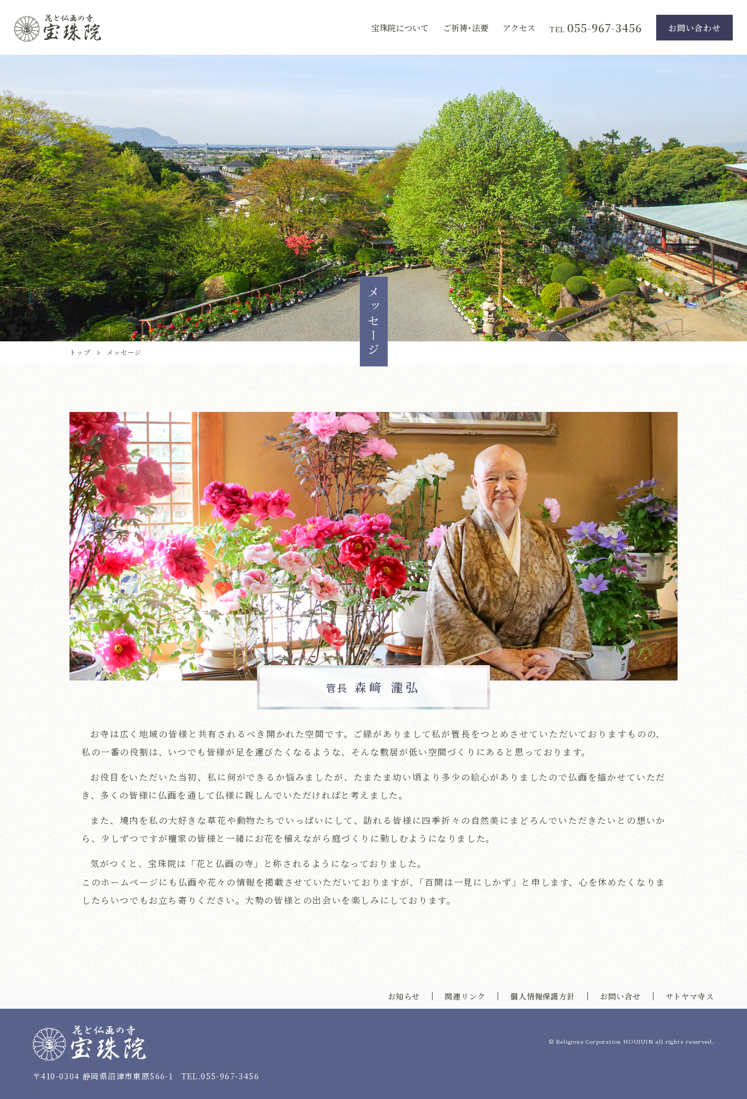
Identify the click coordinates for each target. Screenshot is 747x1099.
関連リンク (465, 996)
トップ (80, 352)
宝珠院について (400, 27)
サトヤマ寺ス (690, 996)
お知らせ (404, 996)
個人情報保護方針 (542, 996)
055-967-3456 (604, 28)
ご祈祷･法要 (465, 27)
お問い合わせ (694, 27)
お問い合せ (620, 996)
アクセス (519, 27)
